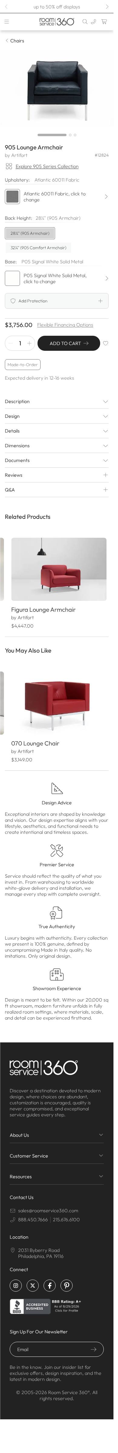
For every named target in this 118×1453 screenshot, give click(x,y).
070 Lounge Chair (35, 738)
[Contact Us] (93, 21)
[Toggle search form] (85, 21)
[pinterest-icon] (67, 1280)
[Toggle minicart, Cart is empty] (104, 21)
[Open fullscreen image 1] (56, 89)
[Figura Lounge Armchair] (56, 568)
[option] (30, 233)
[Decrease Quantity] (10, 343)
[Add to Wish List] (106, 343)
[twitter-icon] (33, 1280)
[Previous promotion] (6, 6)
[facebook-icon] (50, 1280)
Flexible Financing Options (65, 325)
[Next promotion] (106, 6)
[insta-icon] (16, 1280)
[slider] (57, 135)
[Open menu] (6, 21)
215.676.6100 (66, 1214)
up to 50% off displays (57, 7)
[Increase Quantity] (29, 343)
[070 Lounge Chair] (56, 699)
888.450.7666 (33, 1214)
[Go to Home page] (56, 22)
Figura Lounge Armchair (43, 606)
